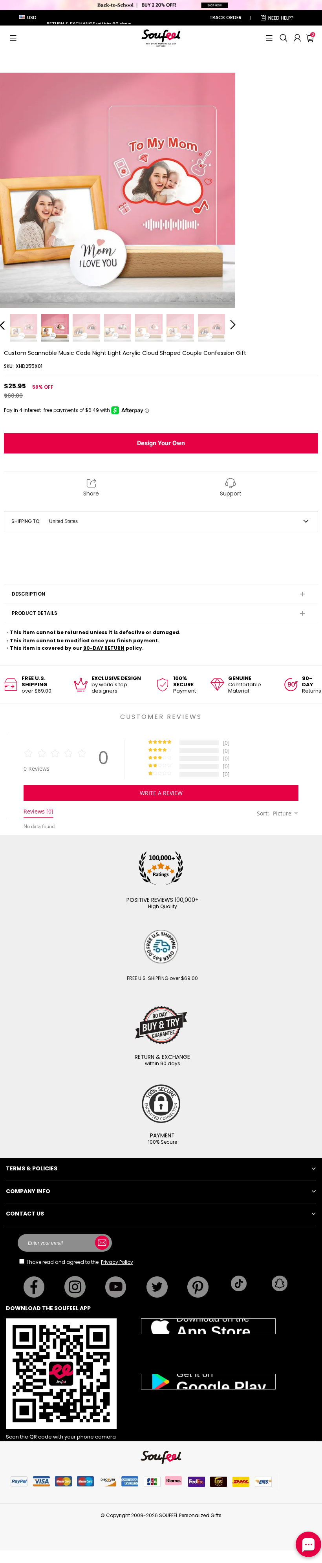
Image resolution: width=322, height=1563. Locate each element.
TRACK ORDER (225, 17)
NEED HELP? (281, 18)
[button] (13, 38)
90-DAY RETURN (103, 648)
